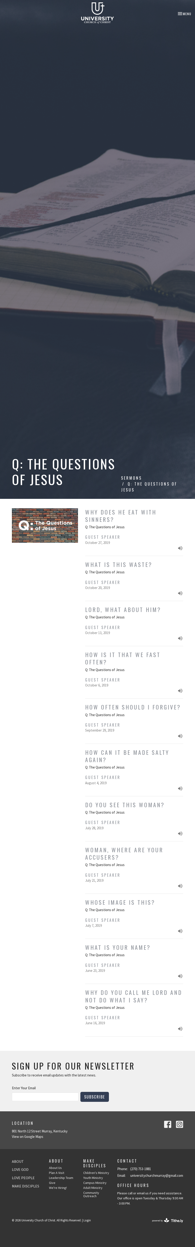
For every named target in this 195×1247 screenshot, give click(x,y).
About (18, 1161)
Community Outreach (91, 1194)
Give (52, 1183)
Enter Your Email (24, 1088)
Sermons (131, 478)
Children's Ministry (96, 1173)
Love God (20, 1169)
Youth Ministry (93, 1178)
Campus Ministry (95, 1183)
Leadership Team (61, 1178)
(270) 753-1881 (140, 1169)
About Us (55, 1168)
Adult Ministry (92, 1188)
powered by (164, 1224)
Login (87, 1220)
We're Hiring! (58, 1188)
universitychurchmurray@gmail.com (156, 1175)
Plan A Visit (56, 1173)
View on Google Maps (27, 1136)
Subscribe (94, 1097)
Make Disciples (25, 1186)
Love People (23, 1177)
